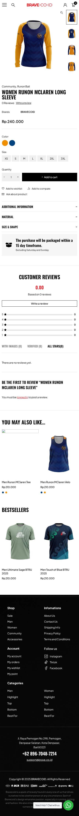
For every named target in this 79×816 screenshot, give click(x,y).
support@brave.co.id (39, 759)
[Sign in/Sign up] (65, 5)
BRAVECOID (28, 111)
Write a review (23, 103)
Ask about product (16, 194)
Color (5, 136)
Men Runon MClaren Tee (16, 482)
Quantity (6, 169)
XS (6, 158)
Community (9, 86)
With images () (12, 346)
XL (41, 158)
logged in (22, 397)
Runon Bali (23, 86)
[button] (61, 12)
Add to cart (51, 177)
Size (4, 152)
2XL (52, 158)
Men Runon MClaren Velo (55, 482)
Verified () (34, 346)
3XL (63, 158)
